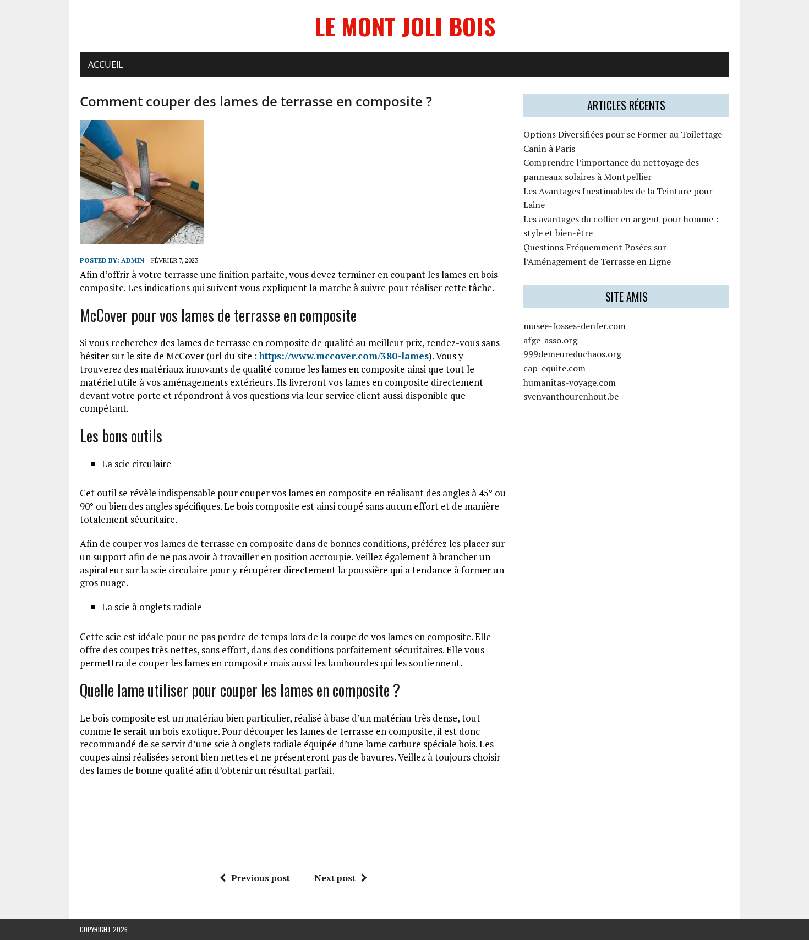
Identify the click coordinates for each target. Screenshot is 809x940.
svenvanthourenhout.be (571, 396)
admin (132, 260)
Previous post (260, 878)
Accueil (105, 64)
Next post (335, 878)
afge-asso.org (550, 340)
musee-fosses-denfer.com (574, 326)
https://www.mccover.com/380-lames (344, 355)
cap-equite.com (554, 368)
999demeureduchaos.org (572, 354)
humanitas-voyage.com (569, 382)
